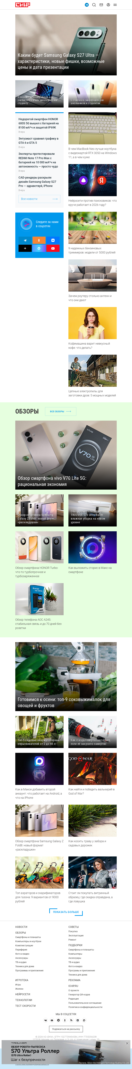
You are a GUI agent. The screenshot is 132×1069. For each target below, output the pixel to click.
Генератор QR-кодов (79, 994)
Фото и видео (22, 954)
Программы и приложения (29, 970)
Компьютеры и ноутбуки (28, 941)
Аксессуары (21, 958)
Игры (18, 984)
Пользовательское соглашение (84, 1003)
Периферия (21, 949)
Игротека (21, 980)
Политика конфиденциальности (85, 1007)
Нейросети (22, 994)
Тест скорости (25, 1005)
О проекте (73, 990)
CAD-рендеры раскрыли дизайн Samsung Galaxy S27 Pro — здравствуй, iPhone (37, 182)
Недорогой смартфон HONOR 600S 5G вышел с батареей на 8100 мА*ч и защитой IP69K (39, 123)
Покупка (73, 931)
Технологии (23, 1000)
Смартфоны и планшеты (28, 937)
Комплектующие (24, 945)
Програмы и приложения (81, 970)
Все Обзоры (57, 411)
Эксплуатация (76, 935)
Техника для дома (24, 966)
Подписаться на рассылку (66, 1029)
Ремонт (72, 939)
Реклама (74, 980)
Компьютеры (75, 954)
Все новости (29, 199)
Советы (73, 926)
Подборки (75, 945)
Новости (21, 926)
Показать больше (66, 912)
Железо (19, 989)
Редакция (73, 998)
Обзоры (20, 932)
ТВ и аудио (21, 962)
